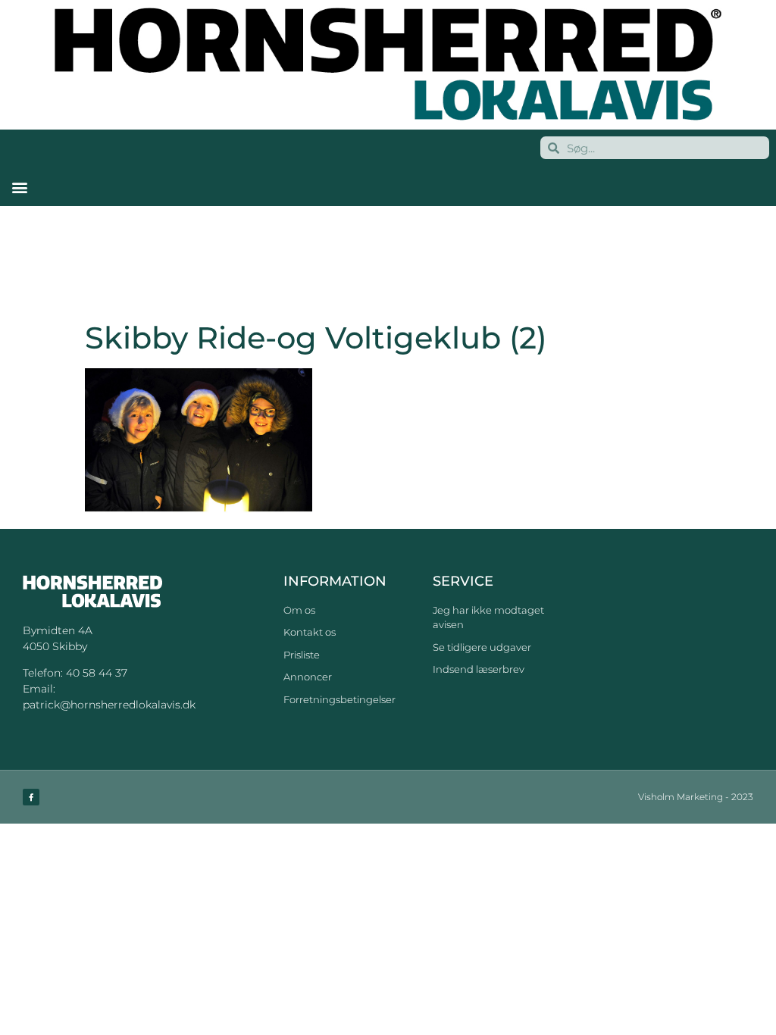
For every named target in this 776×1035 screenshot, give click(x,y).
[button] (19, 186)
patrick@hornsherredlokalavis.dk (109, 704)
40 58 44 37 (96, 673)
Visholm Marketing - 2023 (695, 796)
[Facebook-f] (31, 797)
